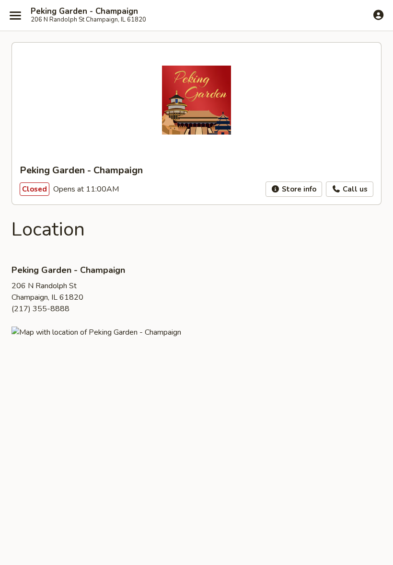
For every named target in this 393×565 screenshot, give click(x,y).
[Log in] (378, 15)
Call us (354, 189)
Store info (298, 189)
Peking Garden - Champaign (84, 11)
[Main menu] (15, 15)
